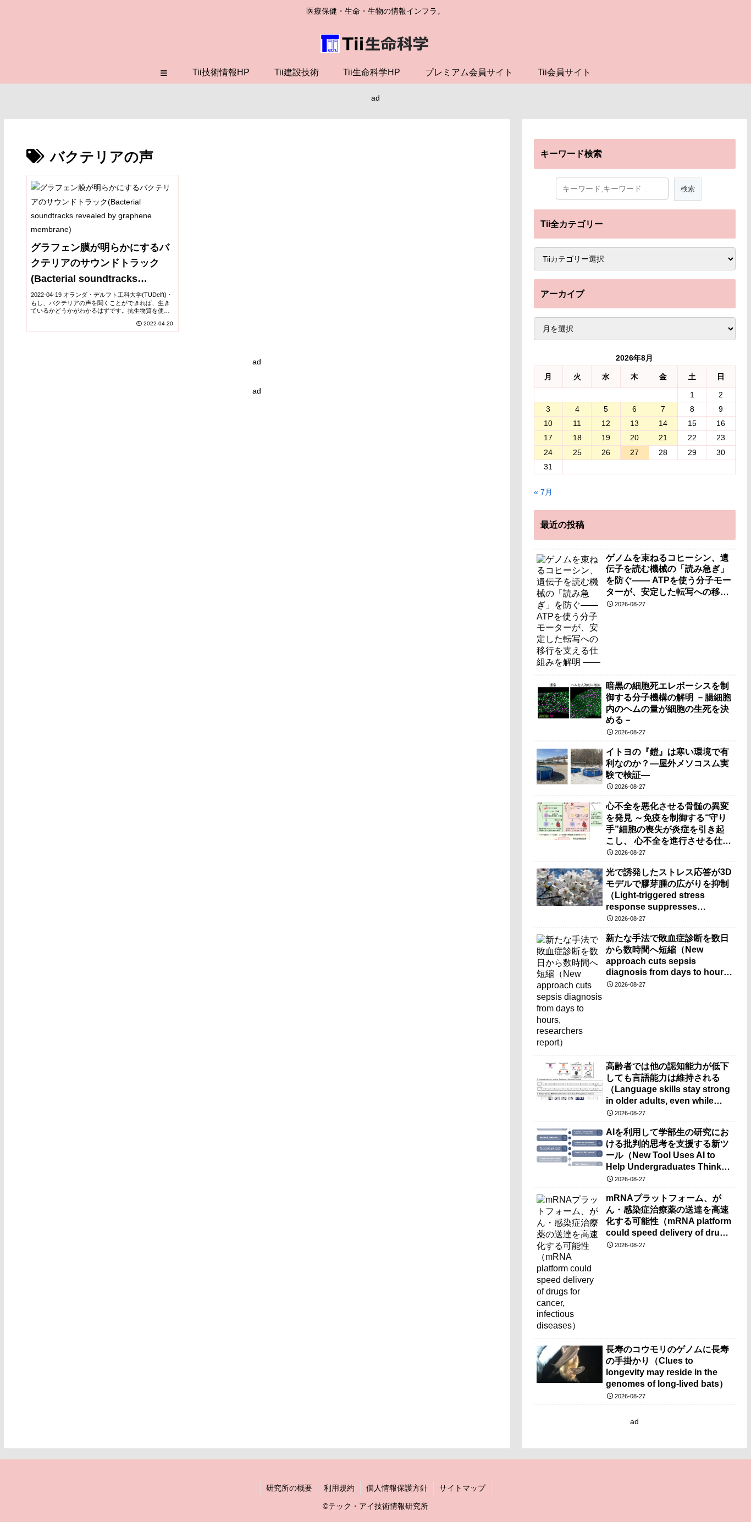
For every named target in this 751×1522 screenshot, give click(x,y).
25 (577, 452)
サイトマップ (462, 1488)
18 (577, 437)
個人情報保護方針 (397, 1488)
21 (663, 437)
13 (634, 423)
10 (548, 423)
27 (634, 452)
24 (548, 452)
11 (577, 423)
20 (634, 437)
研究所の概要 (289, 1488)
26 (605, 452)
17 (548, 437)
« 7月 (543, 492)
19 (605, 437)
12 (605, 423)
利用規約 (339, 1488)
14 (663, 423)
